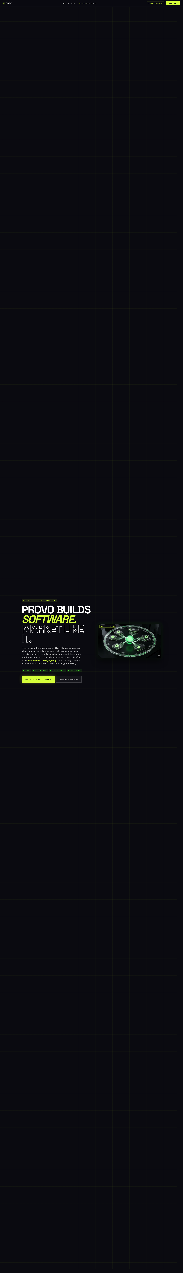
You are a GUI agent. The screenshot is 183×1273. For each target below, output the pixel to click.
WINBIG (9, 3)
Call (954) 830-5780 (69, 679)
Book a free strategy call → (38, 679)
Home (63, 3)
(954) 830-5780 (156, 3)
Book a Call (172, 3)
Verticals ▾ (72, 3)
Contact (94, 3)
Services (82, 3)
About (88, 3)
